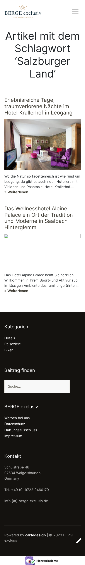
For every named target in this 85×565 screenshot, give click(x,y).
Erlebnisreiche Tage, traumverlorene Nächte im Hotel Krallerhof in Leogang (38, 106)
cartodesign (35, 535)
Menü (75, 11)
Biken (8, 350)
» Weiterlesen (16, 192)
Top (76, 540)
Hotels (9, 338)
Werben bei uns (17, 418)
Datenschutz (14, 424)
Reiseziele (12, 344)
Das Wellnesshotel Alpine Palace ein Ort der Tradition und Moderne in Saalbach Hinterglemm (38, 218)
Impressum (13, 436)
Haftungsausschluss (20, 430)
